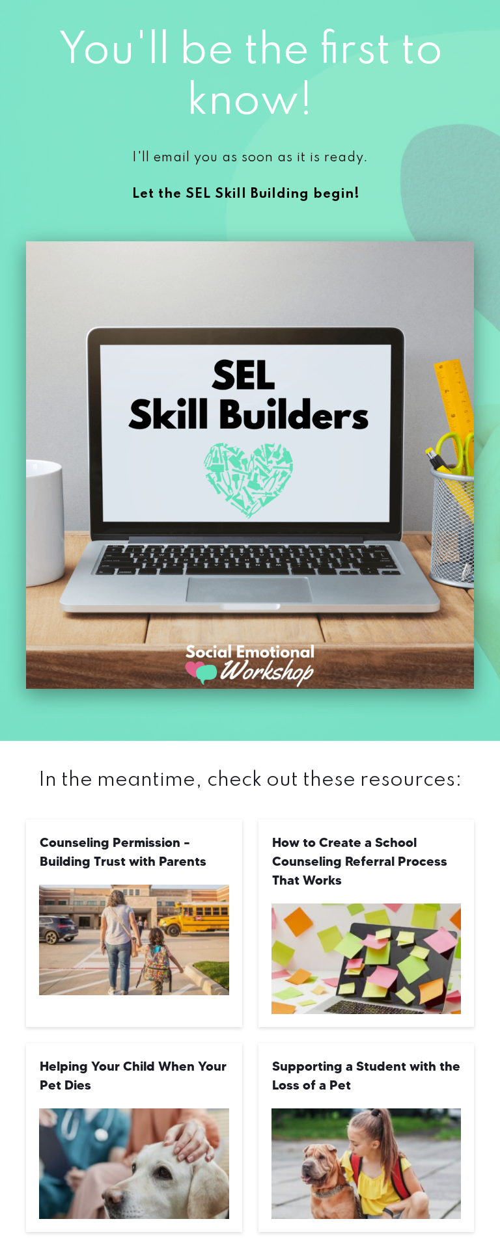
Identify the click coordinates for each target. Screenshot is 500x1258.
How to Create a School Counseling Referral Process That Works (359, 861)
